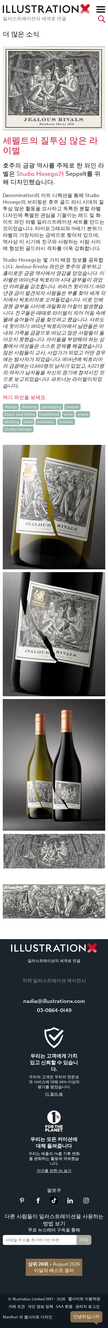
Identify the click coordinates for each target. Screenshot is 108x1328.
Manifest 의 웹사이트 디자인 (27, 1317)
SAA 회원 (64, 1306)
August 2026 (54, 1264)
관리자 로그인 (87, 1306)
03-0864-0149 (54, 1010)
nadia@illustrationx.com (54, 1001)
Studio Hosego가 (40, 173)
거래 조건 (16, 1306)
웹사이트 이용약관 (84, 1299)
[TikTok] (54, 1203)
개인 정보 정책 (40, 1306)
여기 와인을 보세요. (25, 397)
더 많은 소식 (21, 34)
